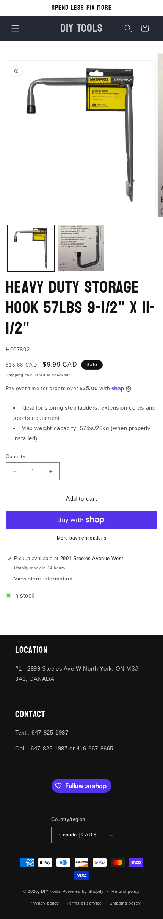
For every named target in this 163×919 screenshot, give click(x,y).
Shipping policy (125, 903)
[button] (15, 28)
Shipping (15, 375)
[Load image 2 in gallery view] (81, 248)
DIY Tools (51, 891)
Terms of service (84, 903)
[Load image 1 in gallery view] (31, 248)
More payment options (82, 538)
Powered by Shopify (83, 891)
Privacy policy (44, 903)
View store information (43, 579)
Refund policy (125, 891)
